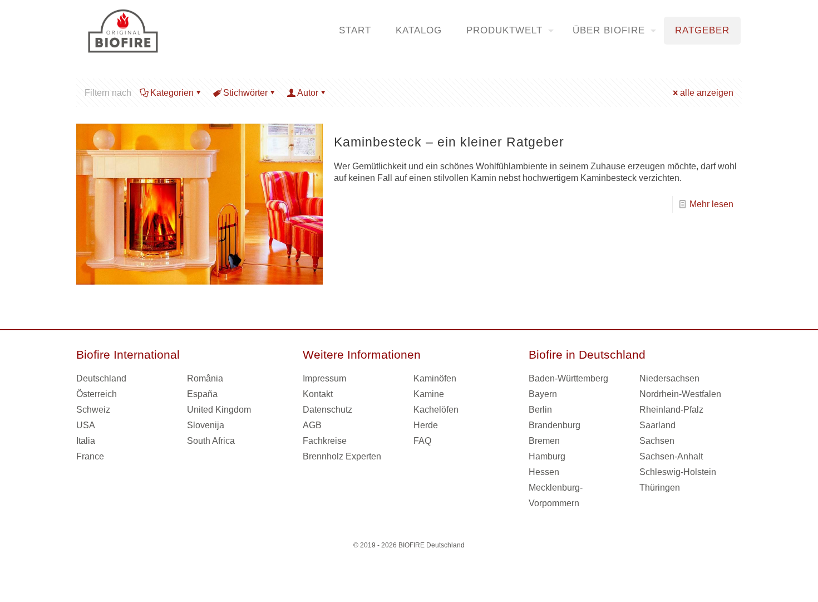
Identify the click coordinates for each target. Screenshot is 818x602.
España (202, 394)
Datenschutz (327, 409)
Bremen (544, 441)
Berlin (540, 409)
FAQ (422, 441)
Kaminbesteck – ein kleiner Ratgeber (449, 142)
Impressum (324, 378)
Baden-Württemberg (568, 378)
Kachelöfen (436, 409)
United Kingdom (219, 409)
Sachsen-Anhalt (671, 456)
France (90, 456)
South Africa (211, 441)
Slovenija (205, 425)
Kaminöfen (434, 378)
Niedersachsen (669, 378)
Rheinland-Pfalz (671, 409)
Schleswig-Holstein (677, 472)
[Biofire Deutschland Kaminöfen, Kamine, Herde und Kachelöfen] (123, 30)
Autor (307, 92)
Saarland (657, 425)
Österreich (96, 394)
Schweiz (93, 409)
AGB (312, 425)
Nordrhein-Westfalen (680, 394)
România (205, 378)
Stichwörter (245, 92)
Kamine (428, 394)
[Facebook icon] (403, 562)
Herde (425, 425)
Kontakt (318, 394)
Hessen (544, 472)
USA (85, 425)
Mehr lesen (711, 204)
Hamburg (547, 456)
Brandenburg (554, 425)
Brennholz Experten (342, 456)
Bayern (543, 394)
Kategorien (172, 92)
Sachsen (656, 441)
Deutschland (101, 378)
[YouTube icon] (415, 562)
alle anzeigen (706, 92)
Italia (85, 441)
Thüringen (659, 487)
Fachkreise (325, 441)
